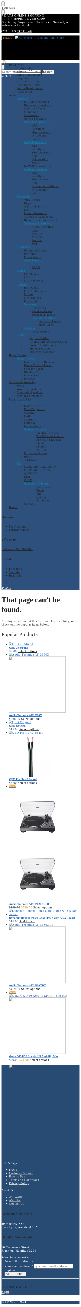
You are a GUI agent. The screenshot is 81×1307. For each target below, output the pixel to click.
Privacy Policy (19, 1183)
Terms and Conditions (24, 1179)
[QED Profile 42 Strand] (44, 754)
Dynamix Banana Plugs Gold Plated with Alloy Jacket (42, 917)
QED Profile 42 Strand (23, 779)
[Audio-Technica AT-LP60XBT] (44, 953)
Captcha (10, 1270)
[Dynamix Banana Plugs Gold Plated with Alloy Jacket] (44, 912)
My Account (17, 526)
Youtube (14, 572)
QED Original (17, 725)
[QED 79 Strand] (44, 644)
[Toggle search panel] (3, 67)
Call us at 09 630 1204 (17, 549)
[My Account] (4, 63)
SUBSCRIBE (15, 1274)
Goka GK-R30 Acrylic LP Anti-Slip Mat (33, 1056)
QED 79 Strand (18, 647)
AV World (16, 1196)
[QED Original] (44, 722)
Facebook (15, 568)
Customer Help (19, 529)
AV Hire (15, 1200)
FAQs (13, 1169)
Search (47, 71)
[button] (6, 76)
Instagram (15, 575)
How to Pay (17, 1176)
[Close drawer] (3, 11)
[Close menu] (3, 4)
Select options (27, 651)
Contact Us (16, 1203)
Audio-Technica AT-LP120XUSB (29, 903)
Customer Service (21, 1173)
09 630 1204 (24, 31)
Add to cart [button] (27, 921)
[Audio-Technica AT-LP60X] (44, 683)
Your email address (19, 1266)
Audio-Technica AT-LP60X (25, 715)
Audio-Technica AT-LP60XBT (27, 985)
